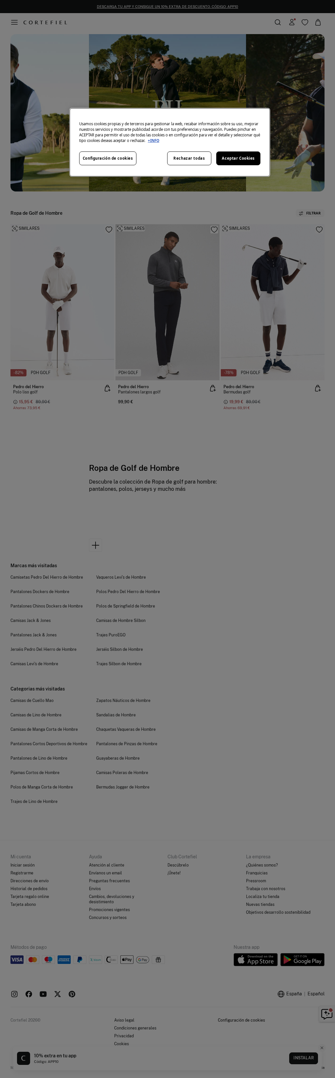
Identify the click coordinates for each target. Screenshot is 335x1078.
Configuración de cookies (108, 158)
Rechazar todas (189, 158)
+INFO (153, 140)
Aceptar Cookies (238, 158)
